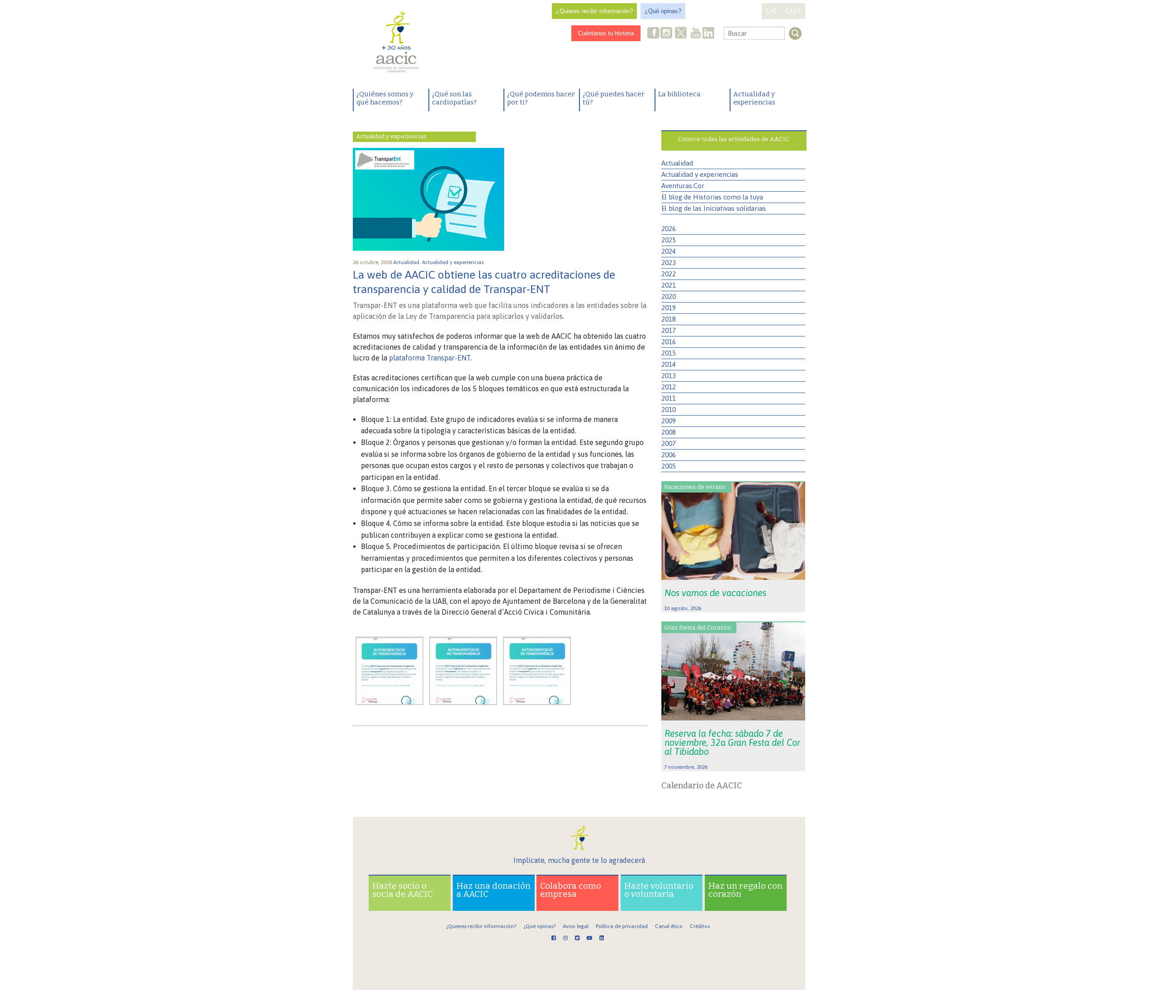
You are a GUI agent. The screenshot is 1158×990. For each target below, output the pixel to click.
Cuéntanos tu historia (606, 33)
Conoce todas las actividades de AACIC (733, 139)
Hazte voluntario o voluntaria (658, 890)
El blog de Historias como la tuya (712, 197)
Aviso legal (575, 926)
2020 (668, 296)
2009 (668, 421)
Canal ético (669, 926)
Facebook (653, 34)
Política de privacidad (622, 926)
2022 (668, 274)
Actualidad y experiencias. (454, 262)
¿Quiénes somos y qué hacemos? (384, 98)
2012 (668, 387)
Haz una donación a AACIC (493, 890)
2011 (668, 398)
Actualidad (677, 163)
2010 (668, 409)
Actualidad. (407, 262)
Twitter (681, 34)
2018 (668, 319)
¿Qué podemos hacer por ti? (541, 98)
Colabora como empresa (570, 890)
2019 (668, 308)
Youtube (695, 34)
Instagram (667, 34)
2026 (668, 228)
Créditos (700, 926)
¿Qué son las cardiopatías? (454, 98)
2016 (668, 342)
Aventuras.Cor (682, 185)
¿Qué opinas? (663, 11)
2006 (668, 455)
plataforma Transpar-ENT (429, 358)
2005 (668, 466)
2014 (668, 364)
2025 (668, 240)
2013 (668, 375)
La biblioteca (679, 94)
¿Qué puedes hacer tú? (614, 98)
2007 (668, 443)
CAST (793, 11)
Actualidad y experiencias (754, 98)
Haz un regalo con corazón (745, 890)
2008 (668, 432)
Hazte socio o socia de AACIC (402, 890)
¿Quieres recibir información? (594, 11)
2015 (668, 353)
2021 (668, 285)
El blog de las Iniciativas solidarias (713, 208)
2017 (668, 330)
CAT (771, 11)
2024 (668, 251)
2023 (668, 262)
